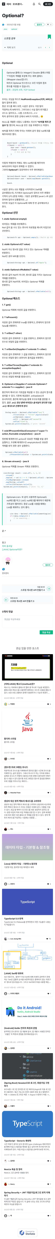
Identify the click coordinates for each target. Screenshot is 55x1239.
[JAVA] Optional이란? (12, 549)
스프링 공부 (9, 38)
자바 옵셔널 (7, 546)
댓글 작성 (46, 632)
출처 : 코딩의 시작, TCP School (21, 90)
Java (5, 29)
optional (14, 29)
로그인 (48, 4)
